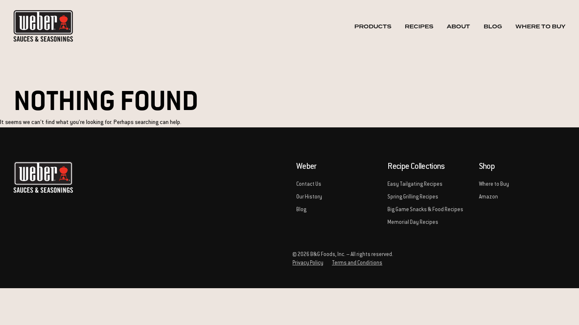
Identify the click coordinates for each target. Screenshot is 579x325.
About (458, 26)
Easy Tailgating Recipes (415, 184)
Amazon (488, 197)
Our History (309, 197)
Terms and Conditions (357, 263)
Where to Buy (540, 26)
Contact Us (308, 184)
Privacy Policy (307, 263)
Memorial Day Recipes (412, 222)
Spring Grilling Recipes (412, 197)
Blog (493, 26)
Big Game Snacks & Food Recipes (425, 209)
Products (372, 26)
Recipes (419, 26)
